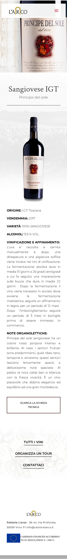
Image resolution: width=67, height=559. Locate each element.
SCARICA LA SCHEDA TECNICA (33, 405)
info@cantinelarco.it (40, 527)
